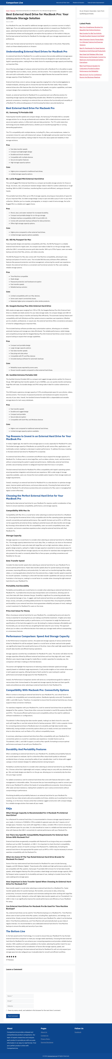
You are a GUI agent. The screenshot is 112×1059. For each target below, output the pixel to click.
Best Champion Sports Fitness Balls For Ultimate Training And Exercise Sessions (91, 42)
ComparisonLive (52, 1056)
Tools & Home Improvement (96, 2)
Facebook (78, 1032)
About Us (44, 1032)
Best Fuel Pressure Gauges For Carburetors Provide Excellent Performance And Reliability (90, 68)
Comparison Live (14, 2)
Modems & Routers (78, 2)
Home (7, 10)
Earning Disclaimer (47, 1042)
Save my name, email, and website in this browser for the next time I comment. (34, 1010)
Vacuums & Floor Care (62, 2)
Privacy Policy (45, 1039)
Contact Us (44, 1036)
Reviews (13, 10)
